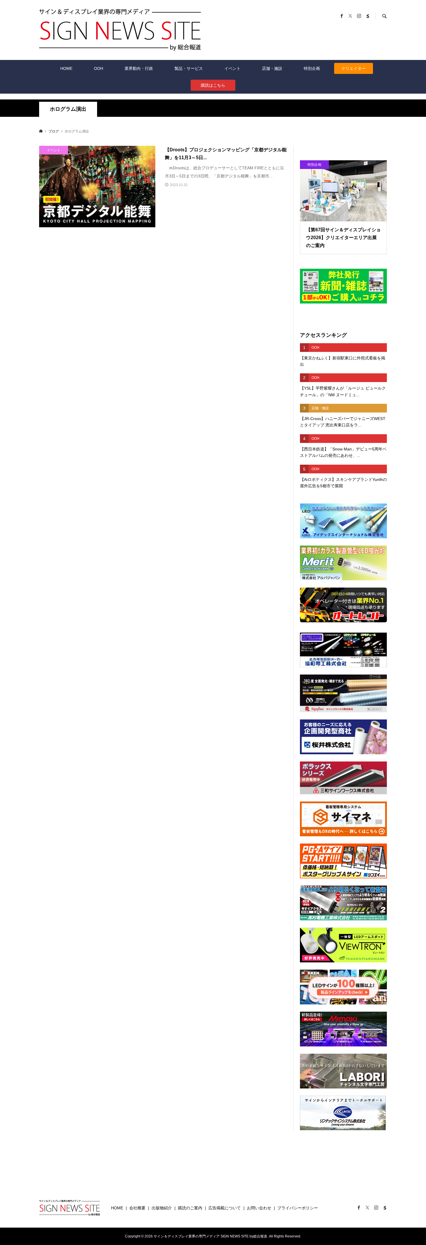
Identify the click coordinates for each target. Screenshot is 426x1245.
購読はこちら (213, 85)
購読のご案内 (190, 1208)
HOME (66, 68)
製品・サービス (188, 68)
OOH (98, 68)
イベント (232, 68)
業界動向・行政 (139, 68)
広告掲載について (224, 1208)
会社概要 (137, 1208)
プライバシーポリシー (297, 1208)
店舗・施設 (272, 68)
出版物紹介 (162, 1208)
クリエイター (353, 68)
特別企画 (312, 68)
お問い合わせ (259, 1208)
